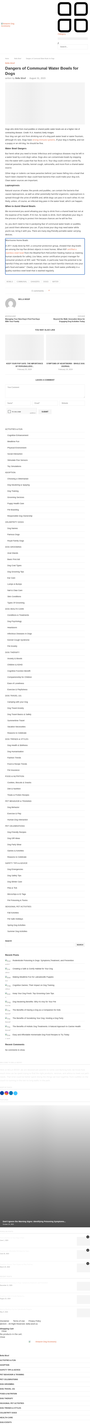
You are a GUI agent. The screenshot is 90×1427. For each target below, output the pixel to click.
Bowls (10, 282)
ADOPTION (4, 1365)
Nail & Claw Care (14, 590)
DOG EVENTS (6, 1422)
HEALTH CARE (6, 1418)
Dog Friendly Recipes (16, 832)
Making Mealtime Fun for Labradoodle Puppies (33, 977)
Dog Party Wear (14, 844)
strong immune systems (43, 139)
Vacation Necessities (16, 727)
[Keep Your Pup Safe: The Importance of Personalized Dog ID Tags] (24, 347)
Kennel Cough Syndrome (18, 640)
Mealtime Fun (13, 441)
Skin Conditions (14, 596)
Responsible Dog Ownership (19, 516)
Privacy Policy (35, 1321)
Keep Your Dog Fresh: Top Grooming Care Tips (33, 993)
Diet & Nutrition (14, 789)
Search (8, 941)
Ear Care (11, 578)
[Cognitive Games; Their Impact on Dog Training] (83, 1267)
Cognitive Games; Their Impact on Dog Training (33, 985)
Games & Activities (15, 851)
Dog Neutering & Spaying (18, 485)
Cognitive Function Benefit (18, 671)
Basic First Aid (13, 559)
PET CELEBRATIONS (9, 1379)
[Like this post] (50, 290)
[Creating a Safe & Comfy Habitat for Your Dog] (83, 1299)
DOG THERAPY (6, 1398)
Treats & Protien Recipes (18, 795)
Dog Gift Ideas (13, 838)
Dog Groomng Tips (15, 572)
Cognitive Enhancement (17, 435)
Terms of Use (19, 1321)
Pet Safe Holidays (15, 919)
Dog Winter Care (14, 882)
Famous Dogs (13, 534)
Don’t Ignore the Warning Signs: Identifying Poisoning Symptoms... (34, 1221)
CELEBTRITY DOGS (8, 1413)
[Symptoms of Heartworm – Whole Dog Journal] (65, 347)
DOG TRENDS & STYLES (10, 1408)
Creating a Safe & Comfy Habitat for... (12, 1296)
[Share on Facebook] (53, 290)
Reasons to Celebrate (16, 733)
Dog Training (13, 491)
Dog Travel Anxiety (15, 708)
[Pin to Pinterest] (55, 290)
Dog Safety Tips (14, 875)
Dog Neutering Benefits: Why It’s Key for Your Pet (34, 1002)
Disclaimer (4, 1321)
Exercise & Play (14, 813)
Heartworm (12, 627)
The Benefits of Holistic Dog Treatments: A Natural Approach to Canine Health (47, 1026)
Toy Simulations (14, 466)
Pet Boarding (13, 510)
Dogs (46, 282)
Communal (22, 282)
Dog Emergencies (15, 869)
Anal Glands (12, 553)
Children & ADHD (15, 665)
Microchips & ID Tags (16, 894)
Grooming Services (15, 497)
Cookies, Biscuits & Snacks (19, 782)
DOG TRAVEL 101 (7, 1389)
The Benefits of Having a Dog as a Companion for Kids (37, 1010)
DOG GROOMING (7, 1384)
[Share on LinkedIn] (57, 290)
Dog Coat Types (14, 565)
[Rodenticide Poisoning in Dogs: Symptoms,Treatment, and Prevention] (83, 1286)
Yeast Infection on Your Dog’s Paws (12, 1238)
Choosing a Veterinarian (17, 479)
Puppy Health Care (15, 503)
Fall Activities (13, 913)
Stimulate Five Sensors (17, 460)
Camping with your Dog (17, 702)
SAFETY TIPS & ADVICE (10, 1370)
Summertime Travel (15, 720)
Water (55, 282)
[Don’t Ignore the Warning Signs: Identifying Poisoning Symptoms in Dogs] (45, 1166)
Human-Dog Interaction (17, 820)
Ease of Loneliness (15, 683)
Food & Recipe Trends (17, 764)
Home (7, 58)
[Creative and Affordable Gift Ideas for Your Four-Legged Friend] (83, 1254)
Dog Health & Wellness (17, 745)
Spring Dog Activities (16, 925)
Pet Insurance (13, 770)
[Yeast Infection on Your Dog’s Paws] (83, 1241)
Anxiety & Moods (14, 658)
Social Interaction (14, 454)
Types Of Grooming (15, 603)
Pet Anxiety (12, 646)
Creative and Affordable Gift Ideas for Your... (15, 1251)
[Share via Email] (59, 290)
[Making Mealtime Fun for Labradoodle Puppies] (83, 1312)
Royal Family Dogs (15, 541)
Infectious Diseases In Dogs (19, 634)
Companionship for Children (19, 677)
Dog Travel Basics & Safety (19, 714)
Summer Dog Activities (17, 931)
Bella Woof (17, 58)
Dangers (35, 282)
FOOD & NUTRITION (8, 1394)
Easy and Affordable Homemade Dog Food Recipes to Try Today (41, 1035)
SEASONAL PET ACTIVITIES (12, 1403)
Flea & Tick (12, 888)
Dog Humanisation (15, 751)
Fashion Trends (14, 758)
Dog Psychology (14, 621)
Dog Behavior (13, 807)
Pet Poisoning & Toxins (17, 900)
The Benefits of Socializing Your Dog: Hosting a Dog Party (38, 1018)
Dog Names (12, 528)
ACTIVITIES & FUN (8, 1360)
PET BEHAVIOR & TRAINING (12, 1375)
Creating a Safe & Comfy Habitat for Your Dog (33, 969)
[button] (73, 38)
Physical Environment (16, 448)
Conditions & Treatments (18, 615)
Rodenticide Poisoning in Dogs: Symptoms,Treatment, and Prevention (43, 960)
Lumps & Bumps (14, 584)
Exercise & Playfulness (17, 689)
